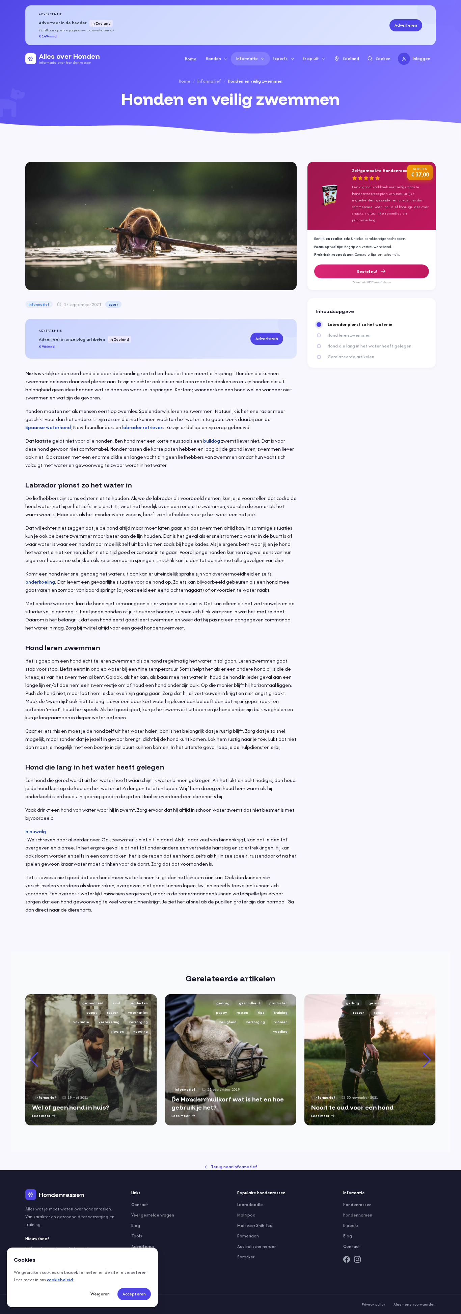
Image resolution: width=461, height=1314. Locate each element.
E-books (351, 1225)
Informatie (247, 58)
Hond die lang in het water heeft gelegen (369, 346)
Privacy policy (373, 1304)
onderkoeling (40, 581)
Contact (139, 1204)
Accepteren (134, 1294)
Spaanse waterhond (48, 427)
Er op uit (311, 58)
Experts (280, 58)
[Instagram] (357, 1259)
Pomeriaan (248, 1236)
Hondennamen (357, 1215)
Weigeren (100, 1294)
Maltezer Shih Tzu (254, 1225)
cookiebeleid (60, 1280)
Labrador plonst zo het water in (360, 324)
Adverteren (406, 25)
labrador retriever (142, 427)
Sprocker (245, 1257)
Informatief (209, 81)
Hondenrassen (357, 1204)
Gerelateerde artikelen (351, 357)
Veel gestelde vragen (152, 1215)
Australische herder (256, 1246)
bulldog (211, 440)
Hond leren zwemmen (349, 335)
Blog (135, 1225)
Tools (136, 1236)
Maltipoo (246, 1215)
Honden (213, 58)
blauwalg (35, 831)
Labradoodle (250, 1204)
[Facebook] (346, 1259)
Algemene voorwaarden (415, 1304)
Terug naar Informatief (234, 1167)
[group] (91, 1059)
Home (190, 59)
